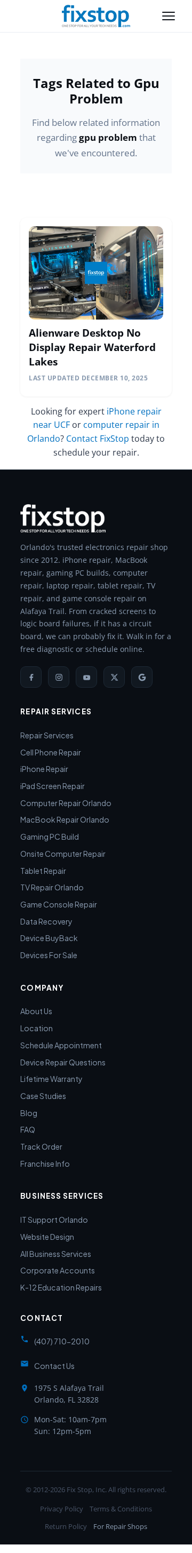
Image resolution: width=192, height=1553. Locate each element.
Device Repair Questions (63, 1062)
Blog (28, 1113)
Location (36, 1028)
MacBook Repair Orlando (64, 819)
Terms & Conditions (121, 1509)
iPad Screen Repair (52, 786)
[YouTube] (86, 677)
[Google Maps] (142, 677)
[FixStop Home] (96, 16)
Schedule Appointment (61, 1045)
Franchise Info (45, 1163)
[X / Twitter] (114, 677)
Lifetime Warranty (51, 1079)
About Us (36, 1011)
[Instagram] (58, 677)
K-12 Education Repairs (61, 1287)
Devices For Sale (48, 955)
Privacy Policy (61, 1509)
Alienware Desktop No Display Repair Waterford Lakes (92, 347)
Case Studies (43, 1096)
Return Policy (66, 1526)
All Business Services (55, 1254)
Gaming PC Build (49, 836)
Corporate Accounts (57, 1270)
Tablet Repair (43, 870)
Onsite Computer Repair (63, 853)
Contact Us (54, 1366)
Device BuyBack (49, 938)
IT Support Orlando (54, 1219)
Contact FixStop (97, 438)
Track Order (41, 1146)
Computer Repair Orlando (65, 803)
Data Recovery (46, 921)
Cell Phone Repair (50, 752)
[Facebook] (31, 677)
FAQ (27, 1129)
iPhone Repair (44, 769)
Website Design (47, 1236)
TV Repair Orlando (52, 887)
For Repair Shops (120, 1526)
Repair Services (47, 735)
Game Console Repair (58, 904)
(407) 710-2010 (62, 1341)
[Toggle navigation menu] (168, 16)
